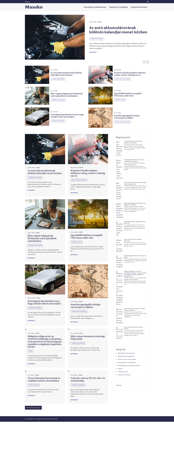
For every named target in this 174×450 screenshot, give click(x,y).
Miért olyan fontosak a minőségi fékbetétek (88, 338)
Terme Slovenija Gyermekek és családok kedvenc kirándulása (44, 379)
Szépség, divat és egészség (118, 7)
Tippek (30, 351)
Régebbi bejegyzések (34, 408)
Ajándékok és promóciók (58, 100)
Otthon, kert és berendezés (97, 41)
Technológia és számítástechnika (95, 7)
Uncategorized (123, 372)
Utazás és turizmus (120, 100)
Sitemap (27, 2)
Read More (92, 54)
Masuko (34, 7)
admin (100, 19)
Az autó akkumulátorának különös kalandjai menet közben (66, 73)
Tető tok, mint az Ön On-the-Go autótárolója (88, 379)
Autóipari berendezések (139, 7)
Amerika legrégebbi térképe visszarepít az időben (127, 116)
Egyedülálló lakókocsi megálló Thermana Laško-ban (128, 94)
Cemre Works (53, 419)
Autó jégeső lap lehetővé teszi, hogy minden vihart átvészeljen (67, 115)
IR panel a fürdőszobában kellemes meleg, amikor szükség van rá (118, 30)
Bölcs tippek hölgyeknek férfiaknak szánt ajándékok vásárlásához (67, 94)
